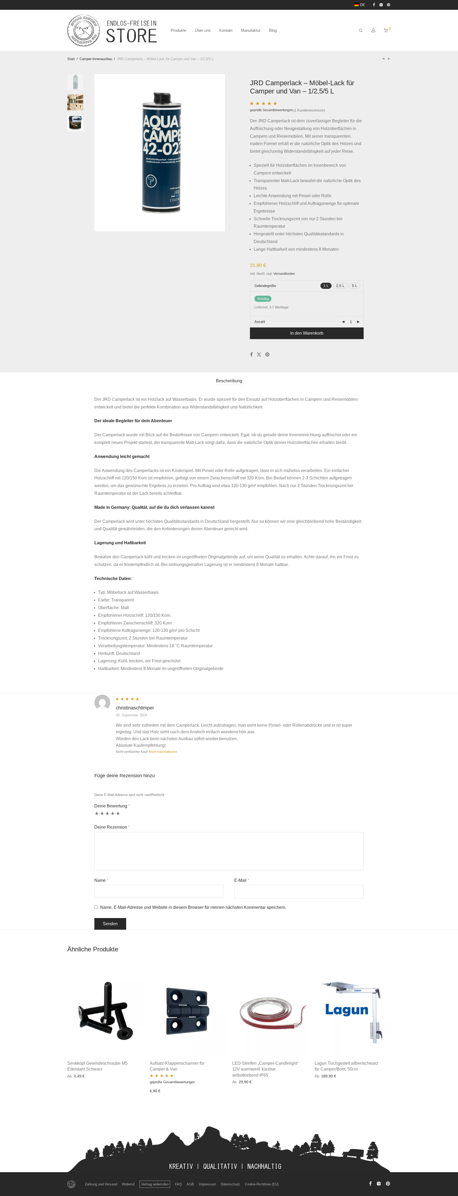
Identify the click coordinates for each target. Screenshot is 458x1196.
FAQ (178, 1184)
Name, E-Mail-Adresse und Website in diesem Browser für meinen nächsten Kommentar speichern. (193, 907)
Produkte (178, 30)
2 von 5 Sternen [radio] (102, 815)
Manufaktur (251, 30)
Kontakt (225, 30)
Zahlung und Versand (101, 1184)
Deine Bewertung (112, 806)
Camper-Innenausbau (96, 59)
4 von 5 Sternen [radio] (112, 815)
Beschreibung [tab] (229, 381)
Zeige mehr (75, 1076)
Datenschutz (230, 1184)
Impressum (207, 1184)
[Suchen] (361, 30)
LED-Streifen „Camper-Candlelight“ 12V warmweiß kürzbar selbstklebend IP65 (265, 1069)
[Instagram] (381, 4)
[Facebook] (374, 4)
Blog (273, 30)
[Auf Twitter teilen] (259, 354)
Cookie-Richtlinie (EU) (262, 1184)
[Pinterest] (389, 4)
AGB (190, 1184)
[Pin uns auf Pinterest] (267, 354)
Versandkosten (284, 273)
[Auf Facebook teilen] (251, 354)
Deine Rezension (112, 827)
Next (220, 153)
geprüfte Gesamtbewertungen (271, 110)
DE (362, 5)
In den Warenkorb (306, 333)
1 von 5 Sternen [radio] (96, 815)
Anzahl (259, 322)
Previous (99, 153)
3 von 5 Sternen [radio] (107, 815)
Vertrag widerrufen (155, 1184)
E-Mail (241, 880)
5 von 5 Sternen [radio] (118, 815)
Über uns (203, 30)
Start (71, 59)
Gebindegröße (265, 286)
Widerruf (128, 1184)
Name (101, 880)
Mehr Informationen (163, 751)
